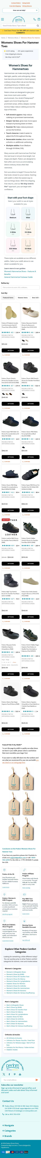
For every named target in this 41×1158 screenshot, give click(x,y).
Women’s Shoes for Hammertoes (18, 988)
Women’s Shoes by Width (15, 974)
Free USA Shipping (15, 6)
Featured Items (8, 298)
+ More (14, 662)
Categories (10, 1130)
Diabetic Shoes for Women (15, 984)
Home (3, 38)
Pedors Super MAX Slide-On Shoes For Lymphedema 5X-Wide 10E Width (10, 434)
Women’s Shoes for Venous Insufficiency (20, 993)
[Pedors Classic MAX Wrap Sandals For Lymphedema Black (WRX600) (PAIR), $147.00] (11, 474)
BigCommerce (13, 1145)
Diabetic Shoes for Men (14, 1017)
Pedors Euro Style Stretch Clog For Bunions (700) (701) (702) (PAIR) (30, 594)
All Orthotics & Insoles (14, 1038)
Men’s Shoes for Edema (14, 1012)
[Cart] (39, 19)
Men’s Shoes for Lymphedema (17, 1014)
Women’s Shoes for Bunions (16, 991)
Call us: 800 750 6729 (12, 1114)
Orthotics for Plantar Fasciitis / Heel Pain (20, 1040)
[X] (4, 1074)
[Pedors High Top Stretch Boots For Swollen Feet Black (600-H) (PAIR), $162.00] (11, 580)
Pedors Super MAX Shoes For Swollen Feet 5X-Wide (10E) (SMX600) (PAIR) (30, 487)
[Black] (23, 340)
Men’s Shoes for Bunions (15, 1024)
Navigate (9, 1125)
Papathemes (5, 1147)
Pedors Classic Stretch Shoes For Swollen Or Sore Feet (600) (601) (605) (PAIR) (10, 380)
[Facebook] (9, 1074)
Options (11, 350)
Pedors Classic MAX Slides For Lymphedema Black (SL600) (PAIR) (30, 434)
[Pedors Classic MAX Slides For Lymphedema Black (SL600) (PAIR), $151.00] (31, 421)
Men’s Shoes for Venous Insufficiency (19, 1026)
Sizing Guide (26, 3)
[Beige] (27, 340)
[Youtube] (20, 1074)
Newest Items (23, 298)
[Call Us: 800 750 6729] (35, 19)
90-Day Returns (27, 6)
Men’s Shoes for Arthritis (15, 1019)
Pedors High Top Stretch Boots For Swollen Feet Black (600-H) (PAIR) (10, 594)
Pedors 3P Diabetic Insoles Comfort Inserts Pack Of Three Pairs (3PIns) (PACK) (10, 325)
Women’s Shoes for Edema (15, 979)
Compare (7, 355)
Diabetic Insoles (12, 1050)
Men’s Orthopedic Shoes (14, 1005)
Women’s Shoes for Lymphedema (18, 981)
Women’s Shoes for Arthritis (16, 986)
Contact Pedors (16, 3)
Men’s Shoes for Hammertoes (16, 1021)
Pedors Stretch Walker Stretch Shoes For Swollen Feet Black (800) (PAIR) (30, 540)
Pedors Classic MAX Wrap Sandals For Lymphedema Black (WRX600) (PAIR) (10, 487)
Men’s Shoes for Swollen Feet (16, 1010)
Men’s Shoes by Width (14, 1007)
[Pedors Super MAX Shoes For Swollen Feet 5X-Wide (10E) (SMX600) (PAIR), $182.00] (31, 474)
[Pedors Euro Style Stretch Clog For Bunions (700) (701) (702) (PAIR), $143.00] (31, 580)
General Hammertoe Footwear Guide (18, 277)
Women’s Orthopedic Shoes (16, 972)
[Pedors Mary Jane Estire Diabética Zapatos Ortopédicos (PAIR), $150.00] (11, 634)
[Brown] (10, 394)
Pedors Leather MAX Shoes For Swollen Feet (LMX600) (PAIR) (10, 540)
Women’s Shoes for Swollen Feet (17, 977)
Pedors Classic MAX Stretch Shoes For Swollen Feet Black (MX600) (31, 380)
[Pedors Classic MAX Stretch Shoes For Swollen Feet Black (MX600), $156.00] (31, 367)
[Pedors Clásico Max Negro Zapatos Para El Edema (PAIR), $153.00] (11, 691)
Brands (8, 1136)
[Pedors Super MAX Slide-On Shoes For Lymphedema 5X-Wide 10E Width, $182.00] (11, 421)
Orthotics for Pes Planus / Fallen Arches (20, 1047)
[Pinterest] (14, 1074)
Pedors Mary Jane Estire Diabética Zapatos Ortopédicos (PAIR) (9, 647)
